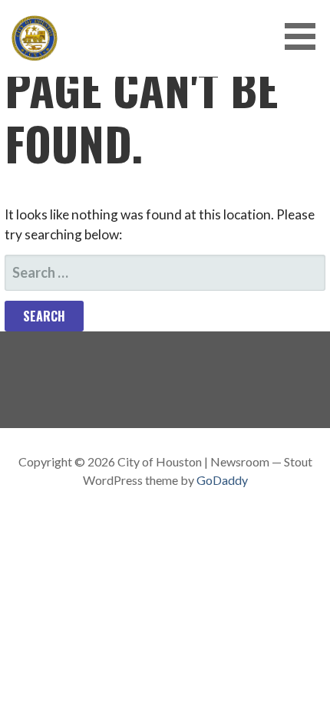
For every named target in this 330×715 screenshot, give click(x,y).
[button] (305, 36)
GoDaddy (222, 480)
